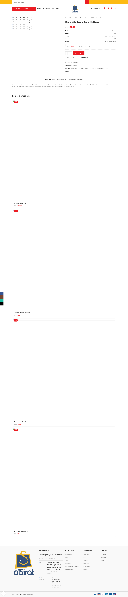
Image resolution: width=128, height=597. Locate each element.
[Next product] (115, 18)
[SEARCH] (87, 2)
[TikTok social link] (99, 2)
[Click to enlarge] (3, 593)
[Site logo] (75, 8)
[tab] (50, 78)
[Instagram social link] (94, 2)
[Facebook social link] (92, 2)
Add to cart (79, 53)
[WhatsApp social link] (96, 2)
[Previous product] (111, 18)
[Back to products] (113, 18)
